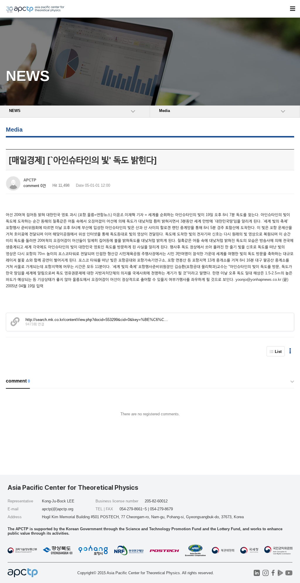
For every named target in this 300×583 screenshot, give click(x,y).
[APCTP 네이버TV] (280, 573)
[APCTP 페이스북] (273, 573)
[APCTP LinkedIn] (256, 573)
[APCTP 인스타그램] (265, 573)
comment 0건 (34, 185)
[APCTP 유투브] (288, 573)
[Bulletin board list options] (290, 351)
